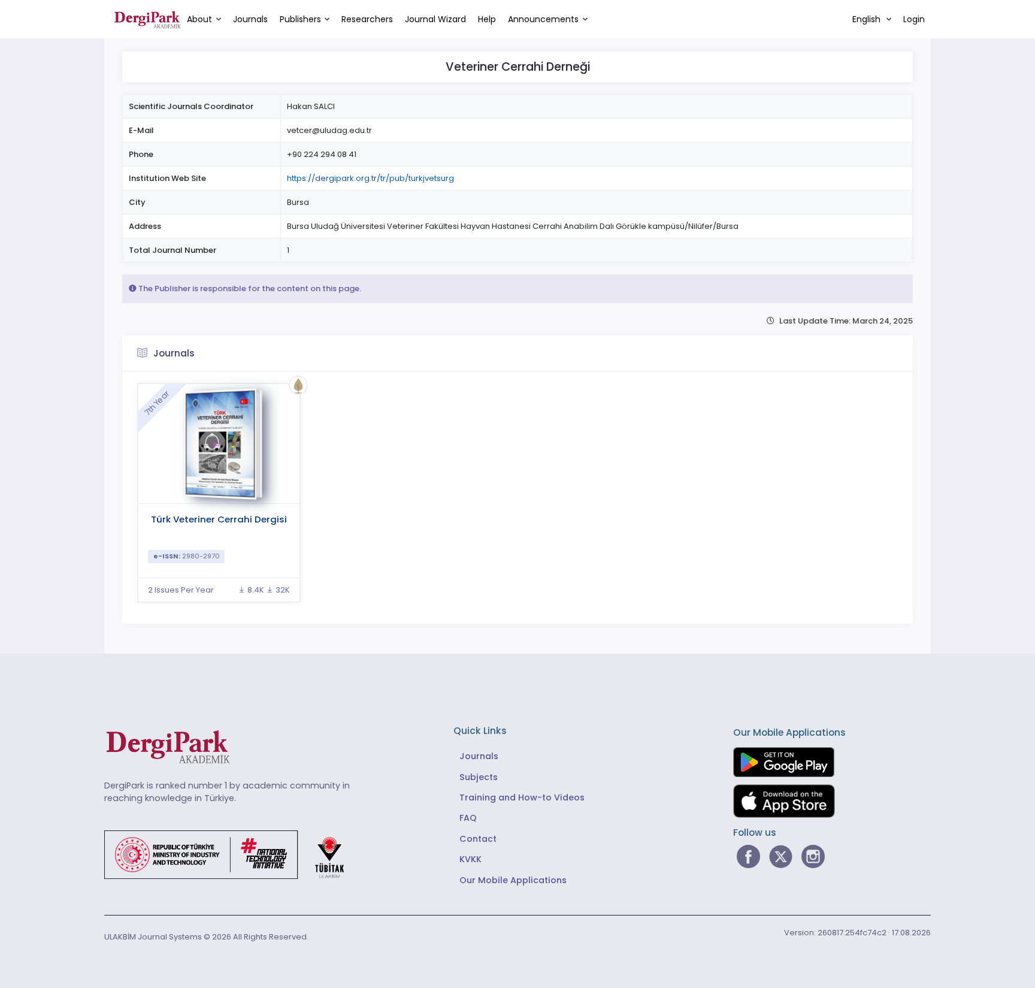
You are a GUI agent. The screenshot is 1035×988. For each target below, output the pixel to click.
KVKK (470, 859)
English (867, 19)
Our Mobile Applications (513, 880)
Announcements (543, 19)
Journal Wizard (435, 19)
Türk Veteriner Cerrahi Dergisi (219, 519)
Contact (478, 839)
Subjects (478, 777)
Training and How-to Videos (522, 797)
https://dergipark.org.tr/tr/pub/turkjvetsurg (370, 178)
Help (487, 19)
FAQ (468, 818)
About (199, 19)
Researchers (367, 19)
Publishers (300, 19)
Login (914, 19)
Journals (250, 19)
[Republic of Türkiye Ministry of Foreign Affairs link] (231, 854)
